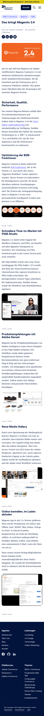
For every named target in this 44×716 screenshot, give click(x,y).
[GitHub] (8, 654)
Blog (3, 642)
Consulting (29, 635)
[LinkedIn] (14, 654)
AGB (28, 710)
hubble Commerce (9, 676)
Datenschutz (19, 710)
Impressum (8, 710)
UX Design (29, 638)
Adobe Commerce (9, 669)
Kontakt (26, 7)
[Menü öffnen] (39, 7)
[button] (22, 2)
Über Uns (6, 638)
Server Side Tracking (33, 691)
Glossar (28, 694)
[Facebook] (3, 654)
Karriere (5, 645)
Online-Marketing (32, 645)
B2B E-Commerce (32, 669)
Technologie (30, 642)
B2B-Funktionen (18, 167)
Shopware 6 (7, 673)
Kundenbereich (31, 698)
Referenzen (7, 635)
